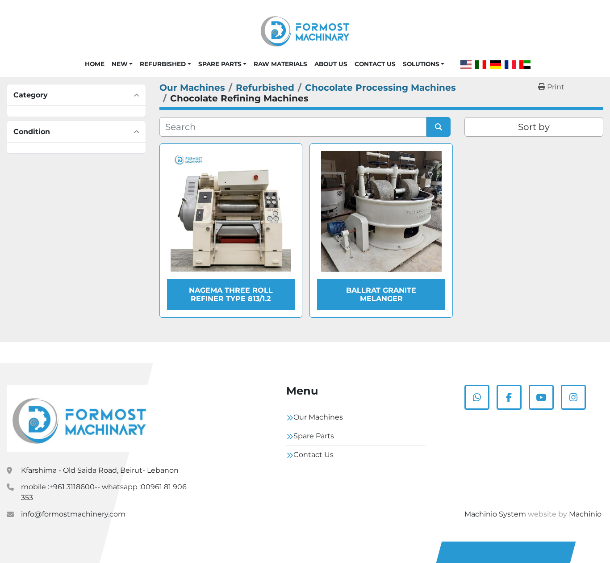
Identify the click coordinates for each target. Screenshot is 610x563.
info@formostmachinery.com (73, 514)
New (120, 63)
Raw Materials (280, 63)
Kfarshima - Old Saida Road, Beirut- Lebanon (100, 470)
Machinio (585, 514)
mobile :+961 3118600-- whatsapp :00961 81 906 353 (104, 492)
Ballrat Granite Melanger (381, 294)
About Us (330, 63)
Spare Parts (220, 63)
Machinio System (495, 514)
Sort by (534, 127)
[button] (122, 63)
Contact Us (375, 63)
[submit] (438, 127)
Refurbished (163, 63)
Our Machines (318, 417)
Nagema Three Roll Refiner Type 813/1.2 (231, 294)
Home (94, 63)
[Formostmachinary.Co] (79, 418)
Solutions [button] (421, 63)
